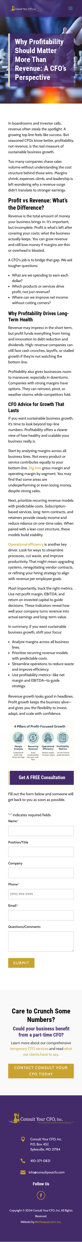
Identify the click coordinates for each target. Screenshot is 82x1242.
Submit (21, 963)
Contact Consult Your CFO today (41, 1071)
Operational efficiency (26, 544)
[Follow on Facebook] (41, 1195)
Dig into (35, 468)
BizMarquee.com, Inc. (48, 1222)
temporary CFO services (29, 1048)
